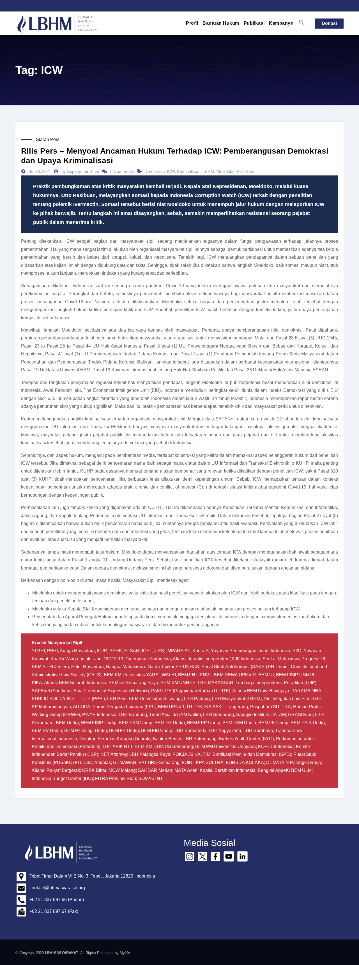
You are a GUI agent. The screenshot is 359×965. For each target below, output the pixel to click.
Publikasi (254, 23)
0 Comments (122, 171)
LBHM (208, 171)
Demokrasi (154, 171)
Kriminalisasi (188, 171)
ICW (171, 171)
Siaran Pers (47, 139)
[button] (301, 22)
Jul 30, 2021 (39, 171)
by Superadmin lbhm (80, 171)
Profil (192, 23)
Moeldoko (225, 171)
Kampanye (281, 23)
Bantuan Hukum (220, 23)
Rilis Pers (245, 171)
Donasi (329, 23)
